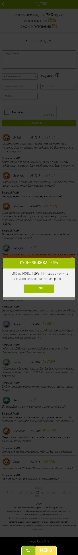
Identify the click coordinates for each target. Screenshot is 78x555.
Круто (39, 288)
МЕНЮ (46, 550)
